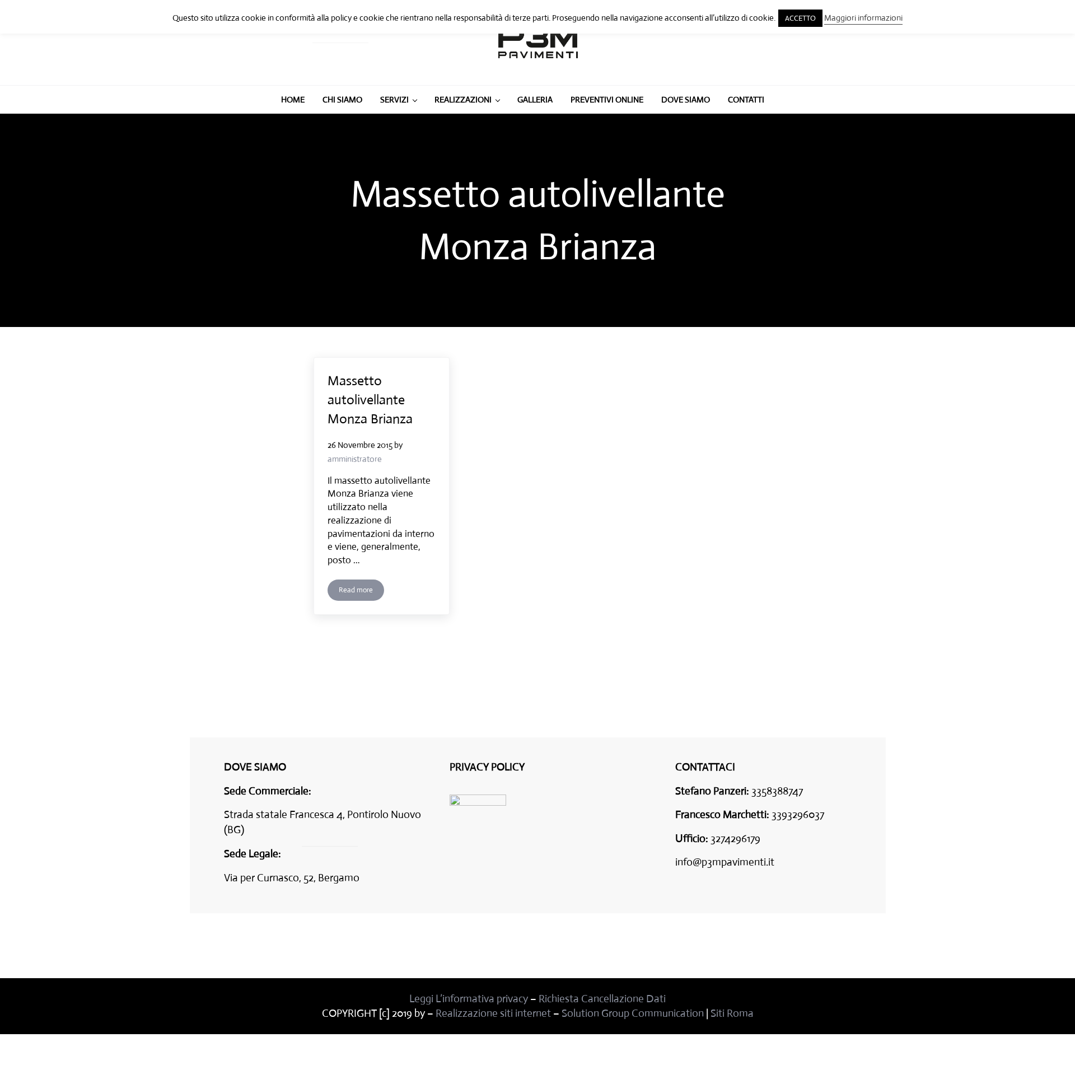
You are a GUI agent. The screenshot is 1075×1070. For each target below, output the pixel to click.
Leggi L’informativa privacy (468, 998)
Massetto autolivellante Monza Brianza (370, 399)
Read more (361, 592)
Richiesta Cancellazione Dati (602, 998)
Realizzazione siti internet (493, 1013)
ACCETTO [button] (800, 18)
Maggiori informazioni (863, 17)
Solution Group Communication (633, 1013)
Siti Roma (732, 1013)
